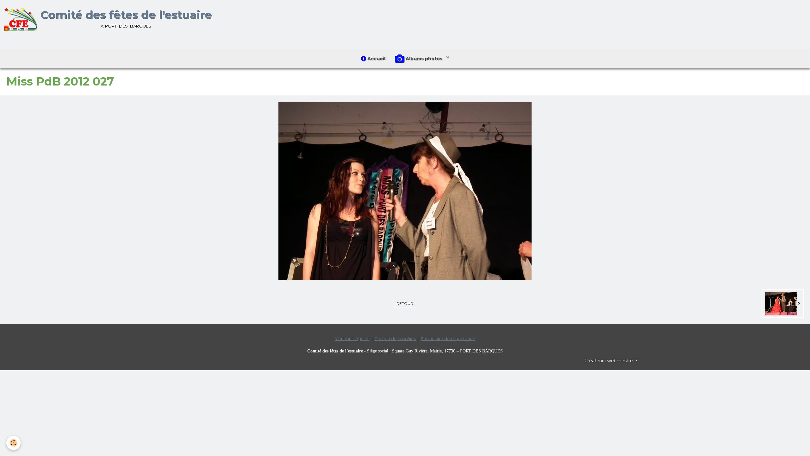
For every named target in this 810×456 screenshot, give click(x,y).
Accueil (375, 58)
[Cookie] (13, 443)
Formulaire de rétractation (448, 338)
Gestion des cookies (395, 338)
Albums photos (424, 58)
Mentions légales (352, 338)
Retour (404, 303)
